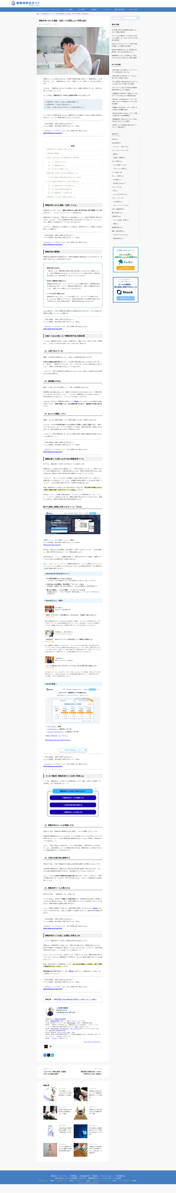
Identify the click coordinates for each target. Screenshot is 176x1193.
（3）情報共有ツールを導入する (60, 192)
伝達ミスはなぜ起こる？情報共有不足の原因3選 (62, 157)
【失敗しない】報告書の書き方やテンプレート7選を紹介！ (124, 126)
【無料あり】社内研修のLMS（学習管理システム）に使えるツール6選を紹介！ (95, 1150)
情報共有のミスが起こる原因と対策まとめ (60, 197)
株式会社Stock (71, 1023)
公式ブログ (82, 1178)
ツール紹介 (117, 172)
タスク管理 (81, 9)
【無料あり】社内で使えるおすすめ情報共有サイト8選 (95, 1111)
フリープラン (52, 726)
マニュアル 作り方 (120, 194)
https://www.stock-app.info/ (52, 133)
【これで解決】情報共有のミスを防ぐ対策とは (62, 181)
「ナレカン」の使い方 (120, 146)
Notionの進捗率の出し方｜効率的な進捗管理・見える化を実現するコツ (124, 51)
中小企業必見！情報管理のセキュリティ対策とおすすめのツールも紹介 (95, 1131)
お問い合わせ (59, 1178)
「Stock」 (76, 401)
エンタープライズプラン (55, 732)
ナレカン (59, 1036)
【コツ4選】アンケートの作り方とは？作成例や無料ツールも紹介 (65, 1093)
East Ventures (64, 1028)
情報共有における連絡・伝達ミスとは (59, 149)
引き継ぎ (117, 179)
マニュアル (106, 9)
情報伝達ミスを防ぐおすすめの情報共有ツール (62, 173)
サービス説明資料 (71, 1178)
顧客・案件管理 (119, 9)
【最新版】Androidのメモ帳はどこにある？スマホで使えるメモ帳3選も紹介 (125, 94)
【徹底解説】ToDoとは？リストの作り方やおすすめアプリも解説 (124, 120)
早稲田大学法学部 (60, 1019)
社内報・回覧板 (119, 157)
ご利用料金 (73, 1176)
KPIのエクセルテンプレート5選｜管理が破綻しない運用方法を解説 (124, 45)
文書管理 (93, 9)
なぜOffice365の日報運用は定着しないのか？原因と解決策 (124, 31)
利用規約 (95, 1176)
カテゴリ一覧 (133, 9)
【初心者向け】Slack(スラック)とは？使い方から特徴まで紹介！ (124, 77)
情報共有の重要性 (52, 153)
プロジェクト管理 (120, 168)
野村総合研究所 (54, 1021)
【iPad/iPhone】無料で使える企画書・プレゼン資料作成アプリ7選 (65, 1130)
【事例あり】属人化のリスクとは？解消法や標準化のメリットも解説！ (95, 1094)
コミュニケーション (42, 9)
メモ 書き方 (117, 201)
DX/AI (115, 139)
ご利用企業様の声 (84, 1176)
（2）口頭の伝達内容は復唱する (60, 189)
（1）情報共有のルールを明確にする (61, 185)
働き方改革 (117, 212)
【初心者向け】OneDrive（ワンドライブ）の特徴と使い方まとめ (124, 71)
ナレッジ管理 (68, 9)
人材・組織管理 (118, 209)
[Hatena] (52, 1055)
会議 (115, 154)
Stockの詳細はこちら (73, 750)
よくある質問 (116, 1178)
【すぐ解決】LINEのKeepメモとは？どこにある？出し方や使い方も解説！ (125, 83)
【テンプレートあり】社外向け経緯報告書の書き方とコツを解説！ (124, 89)
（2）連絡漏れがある (56, 165)
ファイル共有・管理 (121, 220)
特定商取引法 (120, 1176)
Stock (76, 1026)
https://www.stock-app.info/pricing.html (57, 740)
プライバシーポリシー (107, 1176)
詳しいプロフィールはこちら (92, 1041)
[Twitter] (46, 1046)
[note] (50, 1046)
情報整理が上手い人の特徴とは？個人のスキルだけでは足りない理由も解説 (124, 57)
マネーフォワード (75, 1028)
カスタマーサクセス (120, 235)
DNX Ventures (55, 1028)
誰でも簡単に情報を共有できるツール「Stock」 (65, 177)
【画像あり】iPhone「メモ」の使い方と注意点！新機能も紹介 (124, 108)
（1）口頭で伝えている (57, 162)
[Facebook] (45, 1055)
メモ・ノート (55, 9)
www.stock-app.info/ (62, 1014)
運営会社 (54, 1176)
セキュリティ (63, 1176)
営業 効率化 (118, 238)
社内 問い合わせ (119, 183)
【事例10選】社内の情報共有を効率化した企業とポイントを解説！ (75, 999)
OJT (115, 190)
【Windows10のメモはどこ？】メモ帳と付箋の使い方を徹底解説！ (124, 114)
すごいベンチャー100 (63, 1032)
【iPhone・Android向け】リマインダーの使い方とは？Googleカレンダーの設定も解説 (125, 101)
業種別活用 (117, 227)
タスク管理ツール (119, 165)
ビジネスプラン (52, 729)
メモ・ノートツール (121, 205)
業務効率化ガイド (94, 1178)
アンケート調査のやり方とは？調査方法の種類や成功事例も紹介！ (65, 1148)
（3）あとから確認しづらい (58, 169)
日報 (115, 224)
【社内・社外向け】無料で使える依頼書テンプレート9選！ (65, 1111)
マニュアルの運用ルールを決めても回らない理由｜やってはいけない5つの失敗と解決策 (125, 38)
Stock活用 (116, 143)
